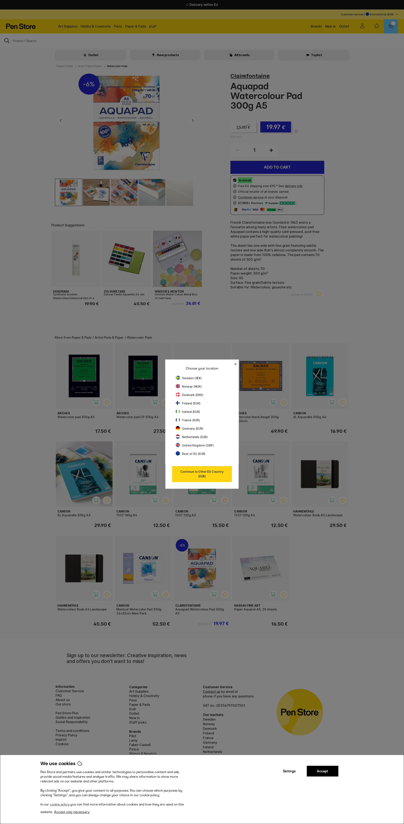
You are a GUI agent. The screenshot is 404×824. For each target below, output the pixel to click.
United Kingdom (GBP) (198, 445)
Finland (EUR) (191, 403)
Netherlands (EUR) (195, 437)
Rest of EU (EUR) (193, 454)
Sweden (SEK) (192, 378)
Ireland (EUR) (191, 411)
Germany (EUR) (192, 428)
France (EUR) (191, 420)
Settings (289, 771)
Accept (322, 771)
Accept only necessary (72, 812)
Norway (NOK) (192, 386)
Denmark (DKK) (192, 395)
